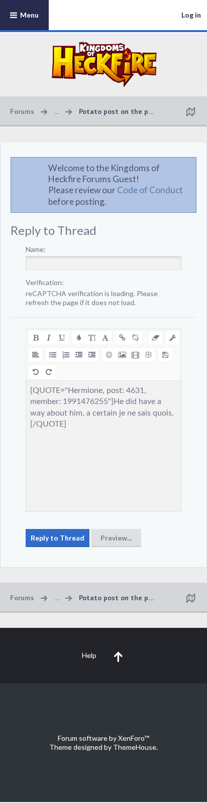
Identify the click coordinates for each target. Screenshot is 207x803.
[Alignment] (36, 355)
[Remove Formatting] (155, 338)
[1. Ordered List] (66, 355)
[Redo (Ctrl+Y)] (49, 372)
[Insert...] (148, 355)
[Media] (135, 355)
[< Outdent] (79, 355)
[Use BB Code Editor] (172, 338)
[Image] (122, 355)
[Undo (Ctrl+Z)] (36, 372)
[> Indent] (92, 355)
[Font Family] (105, 338)
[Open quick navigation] (190, 111)
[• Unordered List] (53, 355)
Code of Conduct (150, 190)
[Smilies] (109, 355)
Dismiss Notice (189, 168)
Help (89, 655)
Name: (36, 249)
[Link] (122, 338)
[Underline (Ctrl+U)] (62, 338)
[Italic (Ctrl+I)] (49, 338)
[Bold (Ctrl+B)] (36, 338)
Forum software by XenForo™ (103, 738)
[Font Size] (92, 338)
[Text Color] (79, 338)
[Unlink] (135, 338)
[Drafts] (165, 355)
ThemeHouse (134, 747)
